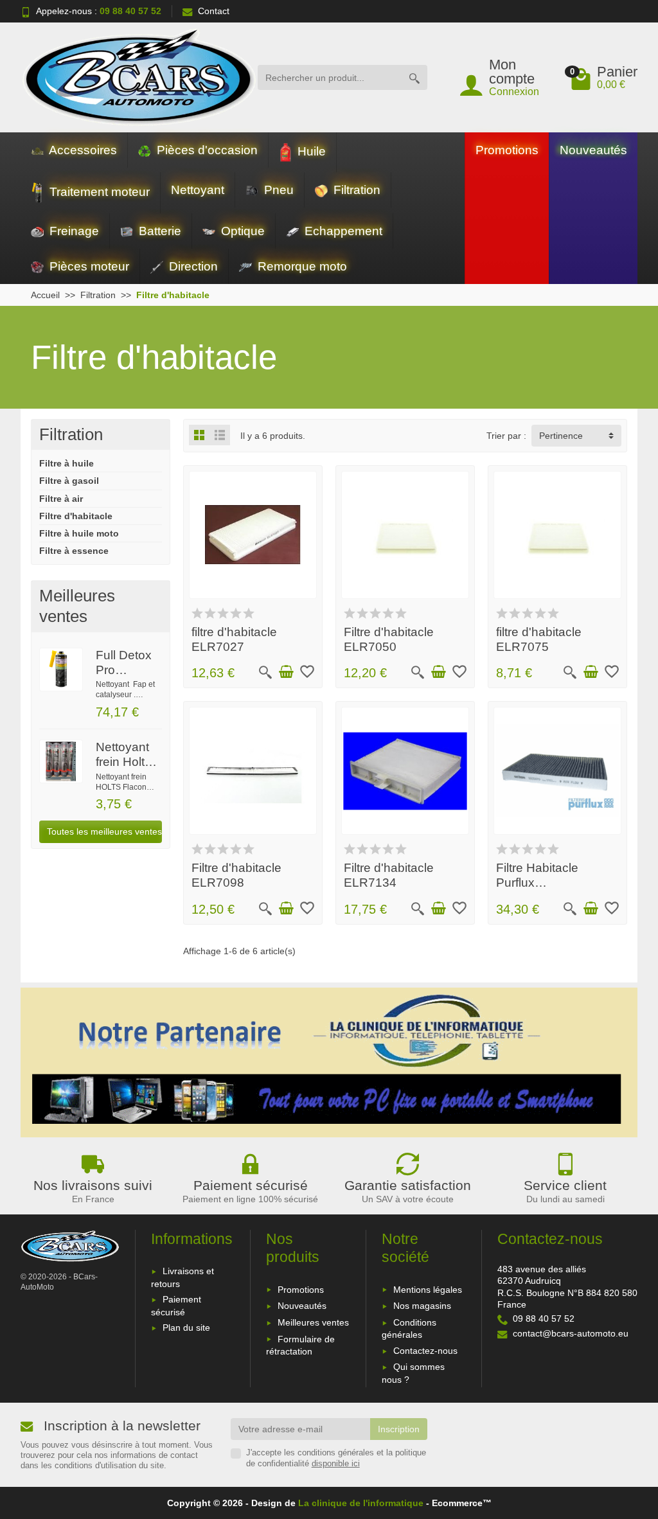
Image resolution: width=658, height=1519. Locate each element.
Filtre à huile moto (79, 533)
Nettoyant (197, 190)
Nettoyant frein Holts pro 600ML (126, 762)
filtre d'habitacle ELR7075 (539, 639)
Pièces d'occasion (206, 150)
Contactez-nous (425, 1351)
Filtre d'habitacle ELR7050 (389, 639)
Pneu (277, 190)
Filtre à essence (74, 551)
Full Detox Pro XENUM (124, 670)
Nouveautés (593, 150)
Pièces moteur (87, 266)
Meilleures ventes (313, 1322)
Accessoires (81, 150)
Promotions (507, 150)
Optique (241, 231)
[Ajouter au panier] (286, 672)
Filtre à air (61, 498)
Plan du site (186, 1327)
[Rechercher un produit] (414, 77)
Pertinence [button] (561, 436)
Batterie (158, 231)
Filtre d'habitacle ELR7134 (389, 874)
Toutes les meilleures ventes (104, 831)
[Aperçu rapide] (265, 672)
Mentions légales (427, 1289)
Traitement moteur (98, 192)
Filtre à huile (66, 463)
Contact (213, 11)
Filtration (355, 190)
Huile (310, 151)
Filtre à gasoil (69, 480)
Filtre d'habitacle (75, 516)
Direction (192, 266)
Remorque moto (300, 266)
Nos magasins (422, 1306)
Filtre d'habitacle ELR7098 (236, 874)
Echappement (341, 231)
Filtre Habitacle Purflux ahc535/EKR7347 (545, 882)
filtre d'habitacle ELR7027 (234, 639)
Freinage (72, 231)
